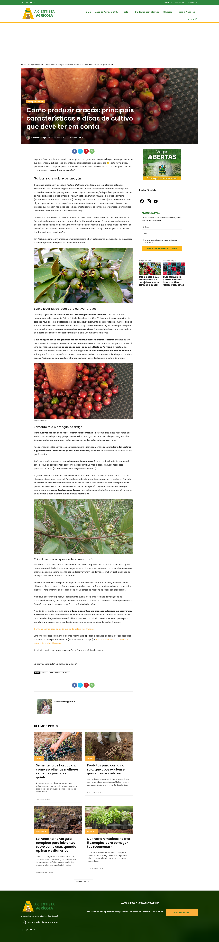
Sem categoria (42, 831)
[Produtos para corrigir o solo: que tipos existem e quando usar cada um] (109, 746)
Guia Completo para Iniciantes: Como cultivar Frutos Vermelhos (173, 281)
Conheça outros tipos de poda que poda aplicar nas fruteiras (64, 629)
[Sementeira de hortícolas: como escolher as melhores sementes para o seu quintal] (58, 746)
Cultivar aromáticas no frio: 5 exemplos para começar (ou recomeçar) (108, 843)
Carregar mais (82, 882)
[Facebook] (22, 2)
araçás (44, 673)
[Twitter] (80, 151)
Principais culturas (35, 65)
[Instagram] (26, 2)
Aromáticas (91, 831)
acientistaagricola (41, 138)
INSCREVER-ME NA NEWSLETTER (162, 248)
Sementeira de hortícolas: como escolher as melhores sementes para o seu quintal (57, 771)
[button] (192, 19)
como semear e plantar (59, 673)
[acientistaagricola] (28, 138)
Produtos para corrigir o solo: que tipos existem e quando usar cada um (106, 769)
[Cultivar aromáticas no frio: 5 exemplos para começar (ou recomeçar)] (109, 820)
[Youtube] (30, 2)
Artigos (39, 758)
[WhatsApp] (92, 151)
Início (23, 65)
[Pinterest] (34, 2)
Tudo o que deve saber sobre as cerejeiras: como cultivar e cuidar (149, 281)
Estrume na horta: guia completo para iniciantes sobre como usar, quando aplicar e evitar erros (56, 845)
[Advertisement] (109, 41)
